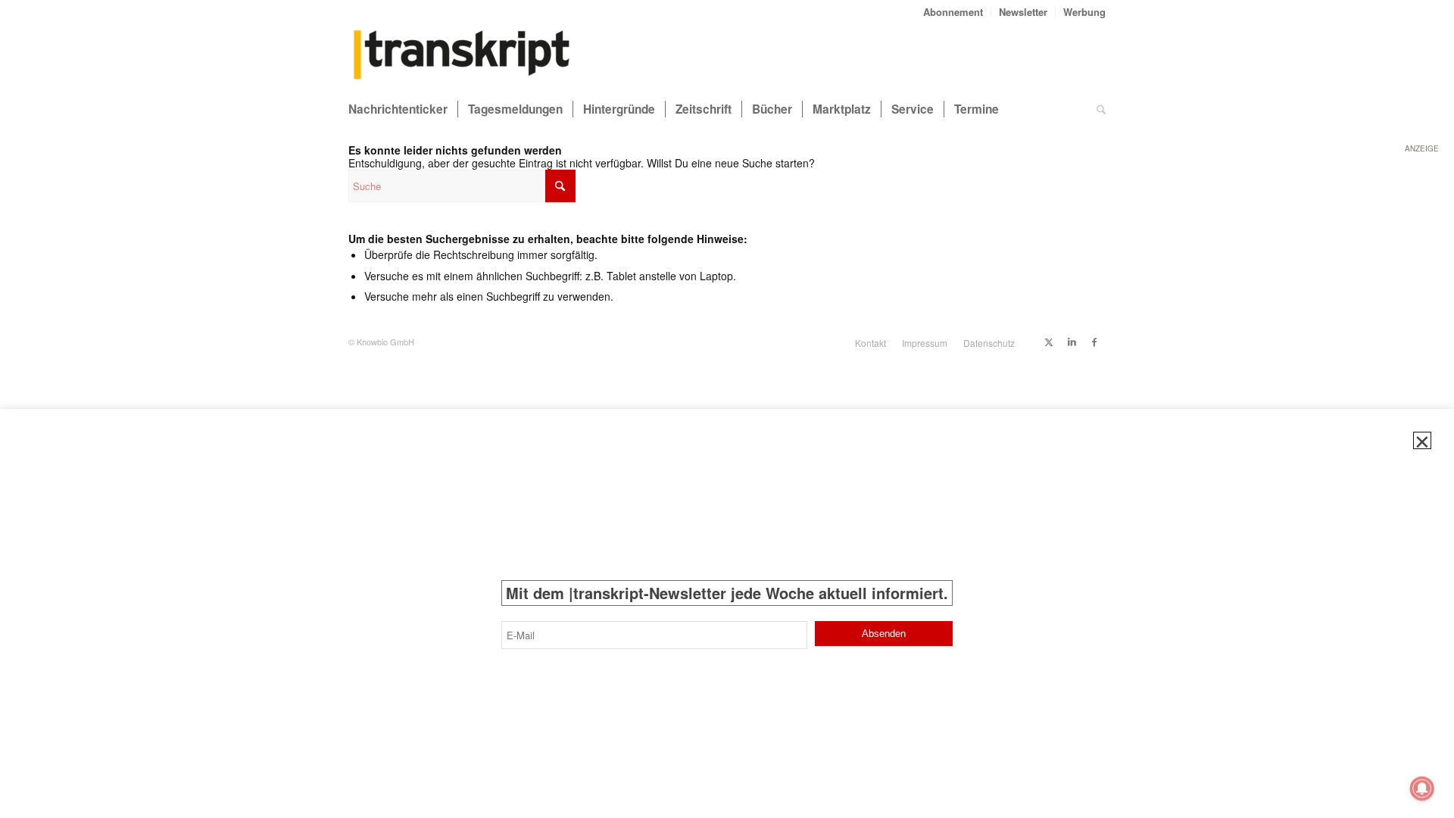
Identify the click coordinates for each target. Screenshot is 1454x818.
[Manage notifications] (1422, 788)
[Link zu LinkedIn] (1071, 341)
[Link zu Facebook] (1094, 341)
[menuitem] (953, 12)
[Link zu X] (1048, 341)
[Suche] (1101, 109)
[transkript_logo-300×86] (462, 56)
